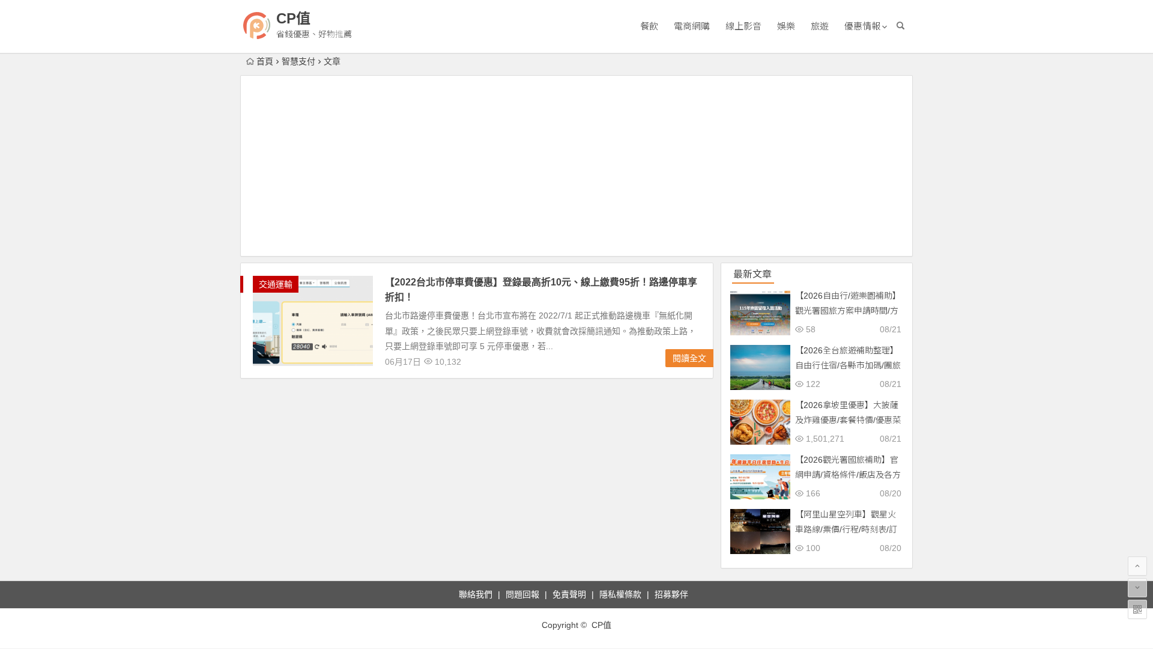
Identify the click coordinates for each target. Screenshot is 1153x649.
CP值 (293, 18)
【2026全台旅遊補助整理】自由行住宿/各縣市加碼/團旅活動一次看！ (848, 365)
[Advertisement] (576, 166)
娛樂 (786, 26)
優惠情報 (862, 26)
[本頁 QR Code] (1137, 609)
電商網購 (692, 26)
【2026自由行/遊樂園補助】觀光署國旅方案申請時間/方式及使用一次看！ (848, 311)
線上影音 (743, 26)
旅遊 (820, 26)
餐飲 (649, 26)
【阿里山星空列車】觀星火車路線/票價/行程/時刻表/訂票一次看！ (846, 529)
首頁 (264, 61)
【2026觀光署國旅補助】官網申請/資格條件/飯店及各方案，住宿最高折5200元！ (848, 475)
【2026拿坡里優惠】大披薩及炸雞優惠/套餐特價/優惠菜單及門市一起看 (848, 420)
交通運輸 (275, 284)
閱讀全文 (689, 358)
